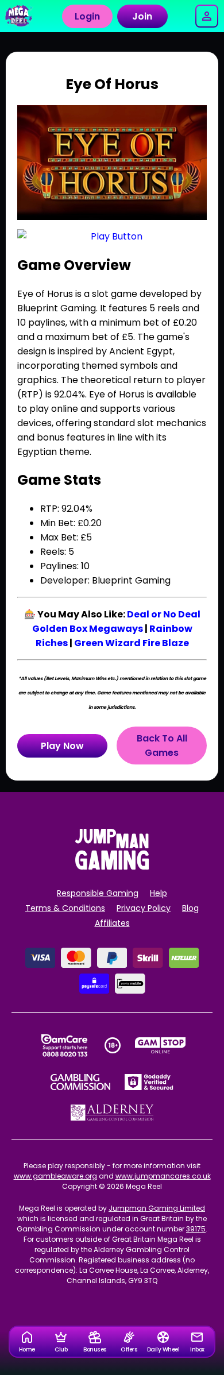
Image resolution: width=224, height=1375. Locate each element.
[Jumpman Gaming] (112, 866)
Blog (190, 908)
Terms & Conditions (65, 908)
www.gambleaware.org (55, 1176)
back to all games (162, 745)
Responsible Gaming (97, 893)
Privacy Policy (144, 908)
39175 (196, 1229)
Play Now (62, 745)
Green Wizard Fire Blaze (131, 643)
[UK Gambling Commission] (80, 1082)
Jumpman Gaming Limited (157, 1208)
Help (158, 893)
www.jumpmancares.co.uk (163, 1176)
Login (87, 16)
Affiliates (112, 923)
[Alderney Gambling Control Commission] (112, 1112)
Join (142, 16)
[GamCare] (64, 1045)
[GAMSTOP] (160, 1045)
